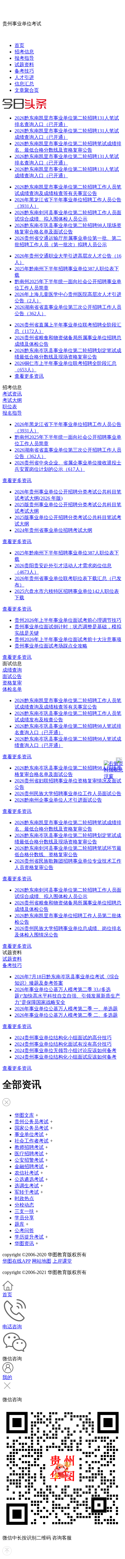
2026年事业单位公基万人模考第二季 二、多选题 (66, 1015)
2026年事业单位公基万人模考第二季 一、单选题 (66, 1008)
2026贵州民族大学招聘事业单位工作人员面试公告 (68, 793)
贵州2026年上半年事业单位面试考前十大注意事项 (68, 639)
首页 (19, 45)
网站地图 (41, 1261)
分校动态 (24, 1204)
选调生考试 (27, 1185)
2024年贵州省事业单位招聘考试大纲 (53, 530)
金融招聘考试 (29, 1166)
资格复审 (12, 682)
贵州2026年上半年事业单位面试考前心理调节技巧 (68, 620)
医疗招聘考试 (29, 1153)
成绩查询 (12, 670)
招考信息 (24, 51)
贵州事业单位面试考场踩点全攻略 (51, 645)
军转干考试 (27, 1192)
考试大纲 (12, 400)
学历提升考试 (29, 1237)
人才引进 (24, 77)
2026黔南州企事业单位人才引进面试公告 (58, 800)
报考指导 (24, 58)
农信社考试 (27, 1172)
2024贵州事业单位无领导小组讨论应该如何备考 (66, 1050)
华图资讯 (24, 1243)
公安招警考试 (29, 1160)
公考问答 (24, 1230)
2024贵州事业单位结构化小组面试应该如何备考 (66, 1056)
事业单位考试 (29, 1134)
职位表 (9, 406)
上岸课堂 (62, 1261)
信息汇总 (24, 83)
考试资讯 (12, 393)
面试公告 (12, 676)
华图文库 (24, 1115)
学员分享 (24, 1217)
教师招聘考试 (29, 1147)
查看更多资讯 (29, 376)
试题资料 (24, 64)
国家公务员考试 (32, 1128)
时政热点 (24, 1198)
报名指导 (12, 413)
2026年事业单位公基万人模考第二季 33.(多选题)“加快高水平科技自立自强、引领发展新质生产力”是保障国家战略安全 (67, 996)
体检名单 (12, 689)
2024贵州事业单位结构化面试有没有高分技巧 (63, 1044)
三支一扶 (24, 1211)
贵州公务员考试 (32, 1121)
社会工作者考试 (32, 1140)
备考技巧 (24, 71)
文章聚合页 (27, 90)
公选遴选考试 (29, 1179)
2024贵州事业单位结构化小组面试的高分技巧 (63, 1037)
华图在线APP (16, 1261)
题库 (19, 1224)
